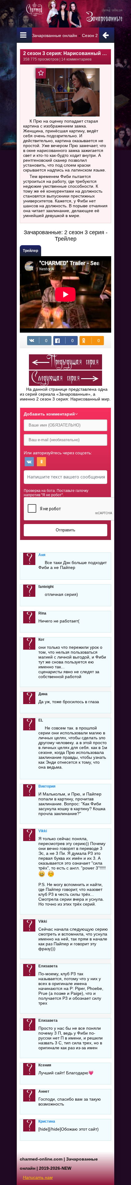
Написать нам (38, 1177)
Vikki (42, 831)
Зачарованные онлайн (54, 35)
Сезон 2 (90, 35)
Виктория (46, 786)
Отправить (65, 530)
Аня (41, 555)
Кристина (46, 1121)
